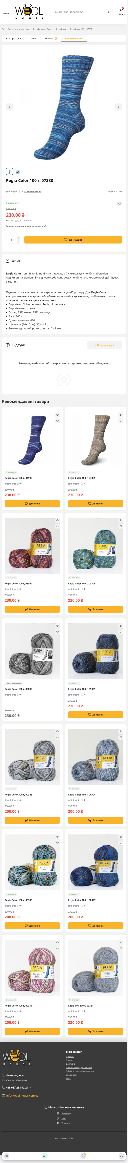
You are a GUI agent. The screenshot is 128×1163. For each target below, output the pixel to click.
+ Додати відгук (104, 345)
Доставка (70, 1063)
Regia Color (61, 29)
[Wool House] (29, 11)
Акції (68, 1078)
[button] (118, 106)
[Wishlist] (57, 420)
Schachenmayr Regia (42, 29)
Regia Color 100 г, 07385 (82, 477)
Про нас (70, 1056)
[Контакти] (122, 1156)
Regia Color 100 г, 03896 (82, 583)
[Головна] (45, 1156)
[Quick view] (57, 414)
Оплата (69, 1060)
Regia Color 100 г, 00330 (18, 900)
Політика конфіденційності (79, 1067)
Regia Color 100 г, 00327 (82, 900)
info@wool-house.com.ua (22, 1095)
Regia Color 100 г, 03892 (18, 583)
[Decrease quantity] (18, 242)
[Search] (109, 12)
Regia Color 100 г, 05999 (82, 689)
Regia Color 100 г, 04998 (18, 477)
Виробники (71, 1074)
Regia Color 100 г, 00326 (18, 794)
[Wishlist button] (119, 203)
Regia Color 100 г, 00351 (18, 1005)
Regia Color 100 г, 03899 (18, 689)
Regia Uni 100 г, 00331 (80, 1005)
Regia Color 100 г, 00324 (82, 794)
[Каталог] (6, 1156)
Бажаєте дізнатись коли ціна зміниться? (26, 226)
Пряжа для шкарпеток (18, 29)
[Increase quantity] (18, 238)
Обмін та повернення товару (80, 1071)
